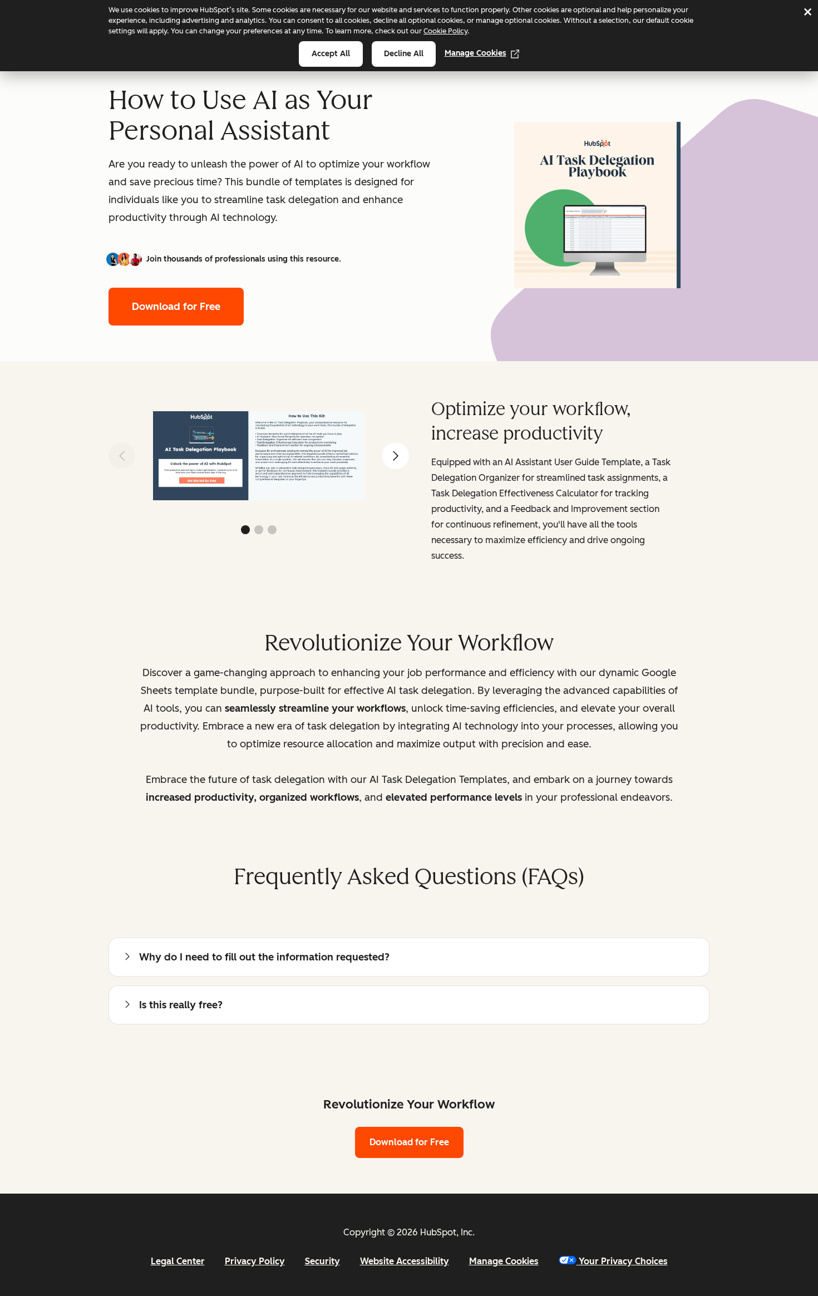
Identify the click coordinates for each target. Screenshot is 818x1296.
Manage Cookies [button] (504, 1261)
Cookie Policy (445, 31)
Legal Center (178, 1261)
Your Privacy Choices (623, 1261)
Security (322, 1261)
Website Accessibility (404, 1261)
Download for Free (176, 306)
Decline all (403, 53)
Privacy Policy (255, 1261)
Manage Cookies (475, 53)
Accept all (331, 53)
